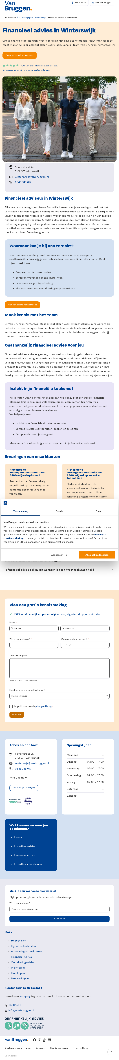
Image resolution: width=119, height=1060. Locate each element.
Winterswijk (40, 18)
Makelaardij (18, 967)
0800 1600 (80, 3)
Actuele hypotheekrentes (26, 951)
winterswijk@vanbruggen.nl (32, 177)
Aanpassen (57, 555)
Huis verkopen (20, 978)
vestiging (25, 996)
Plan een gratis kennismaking (19, 55)
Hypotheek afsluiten (23, 946)
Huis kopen (18, 973)
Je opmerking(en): (18, 655)
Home (18, 837)
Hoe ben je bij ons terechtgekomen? (27, 690)
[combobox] (64, 645)
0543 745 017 (23, 182)
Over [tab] (98, 511)
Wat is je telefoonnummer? (75, 639)
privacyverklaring (43, 706)
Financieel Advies (21, 957)
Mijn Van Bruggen (103, 3)
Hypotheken (18, 940)
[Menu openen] (112, 10)
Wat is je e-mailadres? (20, 639)
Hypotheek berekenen (28, 864)
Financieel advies (24, 855)
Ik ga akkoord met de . (33, 706)
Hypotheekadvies (24, 846)
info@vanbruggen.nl (21, 1010)
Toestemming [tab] (20, 511)
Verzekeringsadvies (22, 962)
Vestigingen (27, 18)
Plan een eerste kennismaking (22, 305)
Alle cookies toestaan (96, 555)
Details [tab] (59, 511)
